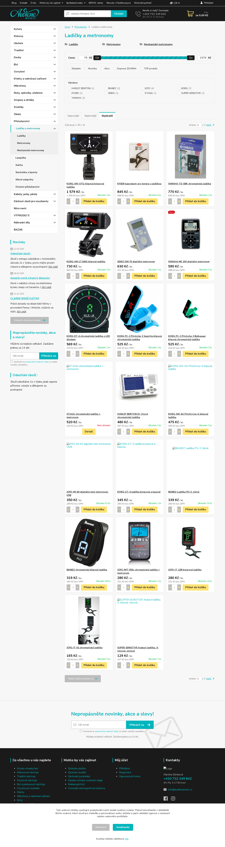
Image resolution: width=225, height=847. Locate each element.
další (209, 125)
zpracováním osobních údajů (37, 362)
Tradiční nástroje (26, 776)
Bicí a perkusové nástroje (31, 784)
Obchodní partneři (143, 2)
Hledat (118, 14)
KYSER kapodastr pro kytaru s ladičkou (139, 183)
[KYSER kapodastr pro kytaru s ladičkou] (139, 156)
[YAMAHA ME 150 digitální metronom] (190, 234)
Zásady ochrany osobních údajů (85, 780)
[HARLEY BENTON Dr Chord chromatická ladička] (139, 387)
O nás (33, 2)
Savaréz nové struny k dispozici (30, 278)
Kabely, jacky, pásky (25, 194)
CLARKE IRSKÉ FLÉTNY (24, 298)
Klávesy (18, 36)
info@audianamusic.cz (180, 789)
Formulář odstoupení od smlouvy (86, 788)
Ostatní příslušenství (27, 186)
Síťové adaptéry (24, 179)
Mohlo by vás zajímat (50, 2)
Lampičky (20, 157)
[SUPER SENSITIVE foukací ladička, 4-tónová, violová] (139, 620)
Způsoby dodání (77, 772)
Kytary (18, 29)
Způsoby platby (77, 768)
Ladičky (21, 135)
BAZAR (18, 229)
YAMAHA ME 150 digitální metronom (189, 261)
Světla (19, 165)
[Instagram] (174, 799)
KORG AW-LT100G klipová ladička (86, 261)
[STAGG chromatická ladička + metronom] (89, 387)
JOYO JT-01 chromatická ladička (84, 647)
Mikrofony (20, 85)
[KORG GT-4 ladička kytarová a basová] (139, 465)
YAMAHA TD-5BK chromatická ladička (189, 183)
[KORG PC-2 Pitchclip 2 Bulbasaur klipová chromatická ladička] (190, 309)
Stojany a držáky (24, 100)
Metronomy (23, 143)
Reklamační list (76, 784)
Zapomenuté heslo (130, 776)
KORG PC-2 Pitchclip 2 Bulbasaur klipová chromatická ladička (187, 338)
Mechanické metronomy (30, 150)
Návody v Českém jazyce (119, 2)
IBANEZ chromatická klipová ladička (87, 569)
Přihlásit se (48, 356)
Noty (20, 800)
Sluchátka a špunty (26, 172)
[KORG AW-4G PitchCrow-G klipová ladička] (190, 387)
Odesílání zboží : (20, 253)
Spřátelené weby (74, 2)
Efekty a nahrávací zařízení (30, 78)
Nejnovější (73, 115)
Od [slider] (97, 58)
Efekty (20, 792)
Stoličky (19, 107)
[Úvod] (35, 13)
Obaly (17, 114)
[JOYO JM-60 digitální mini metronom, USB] (89, 465)
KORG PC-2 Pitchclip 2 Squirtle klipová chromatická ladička (139, 338)
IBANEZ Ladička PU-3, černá (183, 491)
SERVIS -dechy (96, 2)
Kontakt (23, 2)
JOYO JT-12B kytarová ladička (184, 569)
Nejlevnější (90, 115)
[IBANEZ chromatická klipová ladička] (89, 543)
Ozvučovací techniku (28, 788)
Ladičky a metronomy (28, 128)
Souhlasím (123, 827)
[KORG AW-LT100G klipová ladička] (89, 234)
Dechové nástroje (27, 780)
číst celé (53, 266)
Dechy (17, 57)
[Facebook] (167, 799)
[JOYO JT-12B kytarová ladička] (190, 543)
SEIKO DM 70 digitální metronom (136, 261)
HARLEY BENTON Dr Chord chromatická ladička (132, 415)
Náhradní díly (22, 222)
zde (126, 838)
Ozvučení (19, 71)
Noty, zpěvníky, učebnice (28, 93)
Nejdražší (107, 115)
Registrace (125, 772)
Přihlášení (124, 768)
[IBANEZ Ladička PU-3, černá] (190, 465)
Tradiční (19, 50)
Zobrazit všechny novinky (27, 320)
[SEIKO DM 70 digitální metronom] (139, 234)
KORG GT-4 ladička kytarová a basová (138, 491)
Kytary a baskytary (27, 768)
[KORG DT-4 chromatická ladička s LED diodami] (89, 309)
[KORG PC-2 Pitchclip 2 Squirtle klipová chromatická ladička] (139, 309)
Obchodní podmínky (79, 776)
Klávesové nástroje (28, 772)
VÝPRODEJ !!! (21, 215)
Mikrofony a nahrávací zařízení (33, 796)
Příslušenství (21, 121)
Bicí (16, 64)
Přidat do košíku (94, 201)
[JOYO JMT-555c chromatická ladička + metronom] (139, 543)
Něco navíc (20, 208)
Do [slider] (191, 58)
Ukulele (18, 43)
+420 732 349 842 (154, 14)
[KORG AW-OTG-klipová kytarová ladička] (89, 156)
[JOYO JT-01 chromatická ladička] (89, 620)
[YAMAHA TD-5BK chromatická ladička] (190, 156)
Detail (89, 431)
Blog (14, 2)
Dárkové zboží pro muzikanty (31, 201)
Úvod (67, 27)
